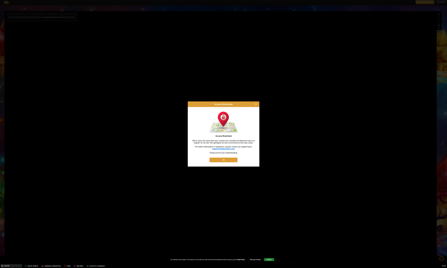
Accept (269, 259)
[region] (223, 260)
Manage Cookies (255, 259)
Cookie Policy (240, 259)
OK (223, 160)
